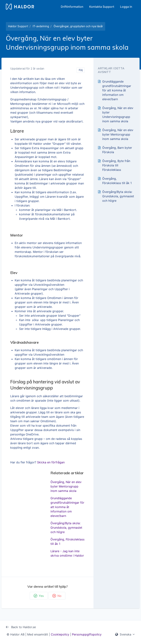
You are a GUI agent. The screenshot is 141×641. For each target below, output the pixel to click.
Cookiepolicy (60, 634)
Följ (81, 70)
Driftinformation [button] (72, 6)
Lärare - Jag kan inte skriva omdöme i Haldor (67, 553)
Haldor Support (18, 26)
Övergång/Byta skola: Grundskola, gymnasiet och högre (66, 527)
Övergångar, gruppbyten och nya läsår (78, 26)
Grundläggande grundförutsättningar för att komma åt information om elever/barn (67, 507)
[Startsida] (20, 7)
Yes (41, 596)
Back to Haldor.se (23, 627)
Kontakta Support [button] (101, 6)
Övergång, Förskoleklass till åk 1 (67, 541)
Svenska (125, 634)
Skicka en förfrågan (51, 462)
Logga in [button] (126, 6)
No (59, 596)
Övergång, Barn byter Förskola (117, 150)
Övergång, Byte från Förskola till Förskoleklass (116, 165)
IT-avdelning (41, 26)
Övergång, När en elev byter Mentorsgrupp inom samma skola (66, 486)
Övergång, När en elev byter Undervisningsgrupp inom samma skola (117, 114)
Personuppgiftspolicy (87, 634)
